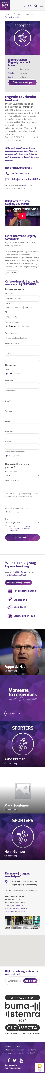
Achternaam (10, 391)
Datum (8, 304)
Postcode (9, 431)
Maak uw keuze (11, 472)
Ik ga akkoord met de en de (20, 528)
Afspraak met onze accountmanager (19, 508)
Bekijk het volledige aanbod (18, 583)
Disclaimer (18, 1047)
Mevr (19, 374)
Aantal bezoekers (12, 343)
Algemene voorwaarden (14, 1050)
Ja (9, 456)
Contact (8, 1047)
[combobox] (9, 307)
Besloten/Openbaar (13, 322)
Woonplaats (10, 442)
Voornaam (10, 381)
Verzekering (31, 1050)
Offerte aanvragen (22, 82)
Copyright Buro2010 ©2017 (24, 1053)
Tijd (7, 312)
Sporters (17, 14)
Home (7, 14)
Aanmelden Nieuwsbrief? (15, 452)
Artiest (8, 294)
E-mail (8, 401)
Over (7, 519)
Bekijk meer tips (13, 713)
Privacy (8, 1053)
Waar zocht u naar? (13, 480)
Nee (17, 456)
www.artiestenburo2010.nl (15, 911)
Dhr (10, 374)
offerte (25, 185)
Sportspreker (31, 14)
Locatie (8, 353)
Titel (7, 370)
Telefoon (9, 411)
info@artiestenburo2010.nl (26, 179)
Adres (7, 421)
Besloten (12, 326)
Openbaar (25, 326)
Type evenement (11, 333)
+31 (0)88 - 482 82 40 (21, 173)
